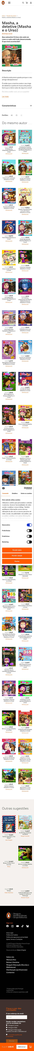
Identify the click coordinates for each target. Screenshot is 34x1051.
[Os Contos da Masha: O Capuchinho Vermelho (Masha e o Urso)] (25, 472)
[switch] (29, 530)
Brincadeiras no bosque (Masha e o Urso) (9, 396)
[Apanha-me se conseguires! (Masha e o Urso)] (9, 648)
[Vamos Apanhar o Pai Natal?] (9, 816)
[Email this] (11, 115)
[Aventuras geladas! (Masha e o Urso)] (25, 341)
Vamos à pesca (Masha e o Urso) (9, 786)
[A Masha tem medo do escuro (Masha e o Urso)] (25, 618)
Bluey (8, 866)
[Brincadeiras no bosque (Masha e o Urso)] (9, 373)
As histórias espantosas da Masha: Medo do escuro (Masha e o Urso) (25, 300)
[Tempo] (9, 874)
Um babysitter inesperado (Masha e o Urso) (9, 299)
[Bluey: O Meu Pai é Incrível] (9, 847)
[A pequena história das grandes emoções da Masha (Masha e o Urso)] (25, 131)
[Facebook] (7, 926)
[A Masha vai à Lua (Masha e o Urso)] (25, 311)
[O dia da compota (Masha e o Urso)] (25, 251)
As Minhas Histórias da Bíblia (25, 833)
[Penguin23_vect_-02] (11, 983)
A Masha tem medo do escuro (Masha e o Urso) (25, 637)
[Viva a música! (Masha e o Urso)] (25, 406)
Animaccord (7, 34)
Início (3, 16)
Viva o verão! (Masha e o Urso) (9, 269)
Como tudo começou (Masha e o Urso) (9, 178)
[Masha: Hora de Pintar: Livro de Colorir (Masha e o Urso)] (25, 189)
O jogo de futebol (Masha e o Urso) (25, 179)
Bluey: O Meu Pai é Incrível (9, 863)
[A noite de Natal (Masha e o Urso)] (25, 373)
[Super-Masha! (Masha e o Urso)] (9, 440)
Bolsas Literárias (12, 962)
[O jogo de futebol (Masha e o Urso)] (25, 161)
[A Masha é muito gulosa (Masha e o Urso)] (25, 682)
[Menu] (9, 2)
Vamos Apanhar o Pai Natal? (8, 837)
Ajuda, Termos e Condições (14, 939)
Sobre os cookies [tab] (26, 493)
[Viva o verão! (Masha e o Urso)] (9, 251)
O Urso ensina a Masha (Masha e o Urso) (8, 430)
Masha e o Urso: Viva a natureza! (25, 575)
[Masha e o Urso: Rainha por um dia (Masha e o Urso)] (25, 740)
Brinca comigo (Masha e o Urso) (9, 729)
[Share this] (16, 115)
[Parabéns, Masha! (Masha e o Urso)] (9, 682)
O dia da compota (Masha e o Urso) (25, 268)
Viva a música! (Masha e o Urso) (25, 424)
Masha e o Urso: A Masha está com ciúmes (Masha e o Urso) (25, 461)
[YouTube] (17, 926)
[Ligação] (31, 3)
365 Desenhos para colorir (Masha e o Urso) (25, 666)
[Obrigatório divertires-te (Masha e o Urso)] (9, 341)
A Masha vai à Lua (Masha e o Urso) (25, 329)
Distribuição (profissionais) (16, 970)
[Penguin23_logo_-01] (3, 3)
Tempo (9, 890)
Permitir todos (17, 550)
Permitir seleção (17, 555)
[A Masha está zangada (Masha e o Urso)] (25, 711)
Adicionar (22, 1047)
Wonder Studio (25, 897)
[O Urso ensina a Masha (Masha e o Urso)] (9, 406)
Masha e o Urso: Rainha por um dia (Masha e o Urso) (25, 759)
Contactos (10, 972)
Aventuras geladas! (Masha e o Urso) (25, 358)
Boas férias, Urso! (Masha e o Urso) (25, 788)
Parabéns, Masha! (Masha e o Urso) (8, 700)
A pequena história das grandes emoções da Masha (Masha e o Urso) (25, 149)
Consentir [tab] (5, 493)
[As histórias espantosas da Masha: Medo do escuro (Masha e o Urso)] (25, 279)
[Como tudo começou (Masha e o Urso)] (9, 161)
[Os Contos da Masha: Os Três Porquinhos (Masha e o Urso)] (9, 618)
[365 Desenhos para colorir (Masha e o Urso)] (25, 648)
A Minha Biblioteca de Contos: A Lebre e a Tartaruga (25, 894)
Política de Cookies (12, 935)
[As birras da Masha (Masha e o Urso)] (9, 740)
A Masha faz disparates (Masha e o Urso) (9, 150)
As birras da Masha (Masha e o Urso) (9, 758)
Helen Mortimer (9, 892)
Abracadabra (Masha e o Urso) (25, 606)
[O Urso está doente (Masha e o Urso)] (9, 189)
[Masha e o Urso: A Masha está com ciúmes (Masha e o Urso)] (25, 440)
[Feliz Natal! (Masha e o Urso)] (9, 221)
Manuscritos (11, 960)
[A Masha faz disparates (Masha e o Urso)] (9, 131)
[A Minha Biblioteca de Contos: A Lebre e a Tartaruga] (25, 874)
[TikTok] (22, 926)
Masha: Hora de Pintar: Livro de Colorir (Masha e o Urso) (25, 211)
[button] (23, 2)
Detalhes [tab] (15, 493)
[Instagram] (12, 926)
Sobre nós (10, 957)
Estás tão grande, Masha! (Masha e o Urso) (25, 240)
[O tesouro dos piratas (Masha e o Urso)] (9, 472)
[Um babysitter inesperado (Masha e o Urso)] (9, 279)
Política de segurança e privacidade (17, 937)
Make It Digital (21, 950)
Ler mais (5, 97)
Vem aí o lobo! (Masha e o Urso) (8, 580)
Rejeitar (17, 561)
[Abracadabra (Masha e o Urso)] (25, 590)
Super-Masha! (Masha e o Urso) (9, 458)
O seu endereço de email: (15, 1014)
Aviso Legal (9, 933)
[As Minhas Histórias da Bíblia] (25, 816)
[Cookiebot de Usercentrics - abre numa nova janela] (24, 488)
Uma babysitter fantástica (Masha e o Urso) (8, 331)
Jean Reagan (8, 840)
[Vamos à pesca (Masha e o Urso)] (9, 770)
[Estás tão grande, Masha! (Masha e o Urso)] (25, 221)
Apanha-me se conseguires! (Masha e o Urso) (9, 671)
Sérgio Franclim (25, 836)
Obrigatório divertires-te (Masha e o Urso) (9, 363)
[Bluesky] (27, 926)
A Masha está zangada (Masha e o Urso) (25, 730)
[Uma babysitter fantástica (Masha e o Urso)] (9, 311)
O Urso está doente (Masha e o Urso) (9, 207)
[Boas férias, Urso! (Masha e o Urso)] (25, 770)
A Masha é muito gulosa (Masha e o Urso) (25, 701)
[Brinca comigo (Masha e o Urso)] (9, 711)
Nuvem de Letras (11, 16)
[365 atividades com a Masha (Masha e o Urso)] (9, 590)
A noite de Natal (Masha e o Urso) (25, 389)
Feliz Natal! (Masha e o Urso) (9, 238)
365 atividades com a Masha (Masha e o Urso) (9, 607)
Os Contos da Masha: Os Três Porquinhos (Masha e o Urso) (9, 635)
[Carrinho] (27, 2)
